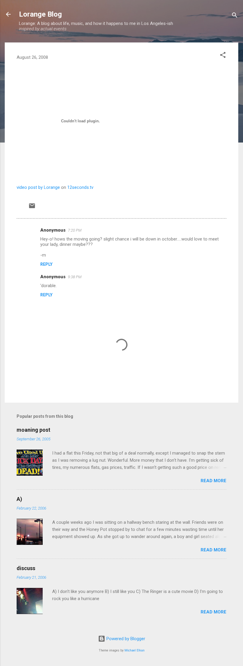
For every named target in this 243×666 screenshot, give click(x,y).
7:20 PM (74, 230)
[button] (222, 56)
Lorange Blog (40, 14)
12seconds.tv (80, 187)
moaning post (33, 430)
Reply (46, 264)
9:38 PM (74, 277)
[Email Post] (32, 208)
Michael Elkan (134, 650)
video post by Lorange (38, 187)
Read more (213, 480)
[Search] (234, 16)
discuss (26, 568)
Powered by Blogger (125, 638)
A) (19, 499)
